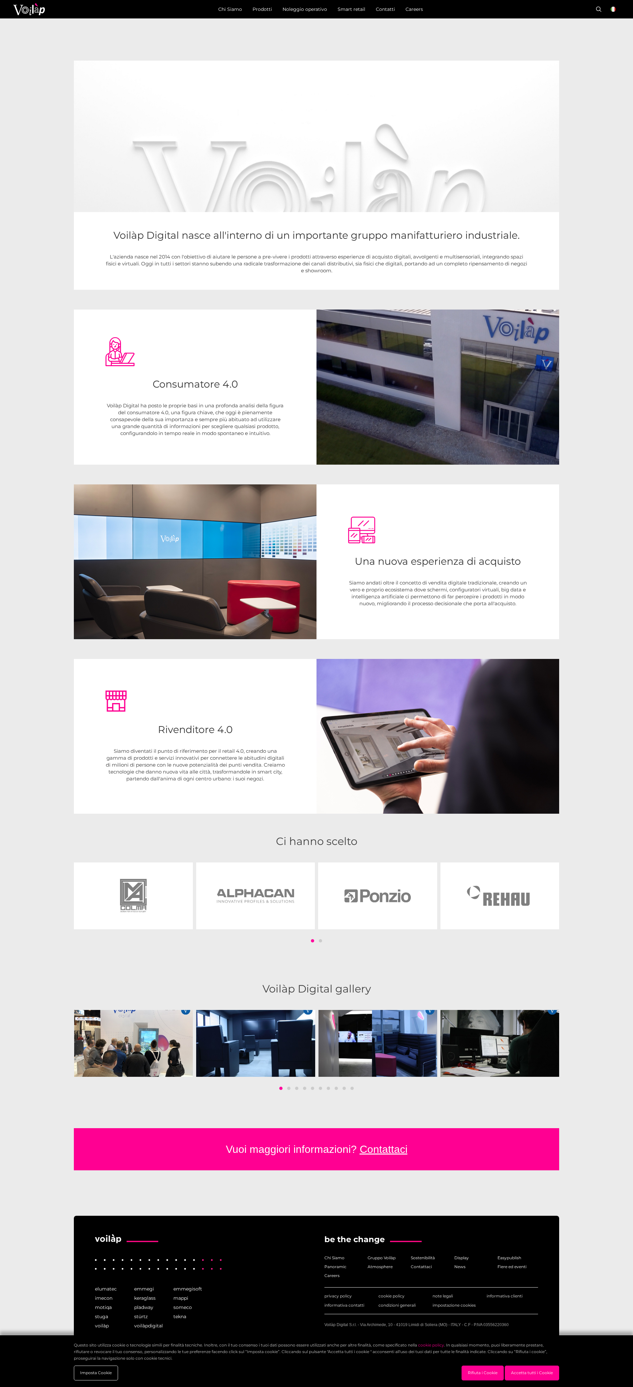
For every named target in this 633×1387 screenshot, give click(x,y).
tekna (179, 1316)
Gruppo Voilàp (382, 1257)
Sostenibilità (423, 1257)
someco (182, 1307)
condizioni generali (397, 1305)
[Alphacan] (255, 895)
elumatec (106, 1289)
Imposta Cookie (96, 1372)
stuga (101, 1316)
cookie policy (391, 1295)
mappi (180, 1298)
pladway (143, 1307)
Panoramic (335, 1266)
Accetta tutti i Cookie (532, 1372)
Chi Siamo (334, 1257)
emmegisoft (187, 1289)
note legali (443, 1295)
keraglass (145, 1298)
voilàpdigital (148, 1326)
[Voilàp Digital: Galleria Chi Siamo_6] (133, 1043)
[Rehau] (499, 895)
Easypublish (509, 1257)
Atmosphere (380, 1266)
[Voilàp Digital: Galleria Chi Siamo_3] (377, 1043)
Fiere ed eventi (512, 1266)
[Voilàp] (108, 1238)
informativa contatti (344, 1305)
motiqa (103, 1307)
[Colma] (133, 895)
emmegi (144, 1289)
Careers (332, 1275)
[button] (312, 941)
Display (461, 1257)
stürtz (141, 1316)
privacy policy (338, 1295)
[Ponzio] (377, 895)
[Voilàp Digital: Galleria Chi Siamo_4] (499, 1043)
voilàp (102, 1326)
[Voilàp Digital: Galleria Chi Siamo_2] (255, 1043)
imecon (103, 1298)
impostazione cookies (454, 1305)
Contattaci (383, 1149)
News (460, 1266)
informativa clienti (505, 1295)
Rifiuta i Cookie (482, 1372)
